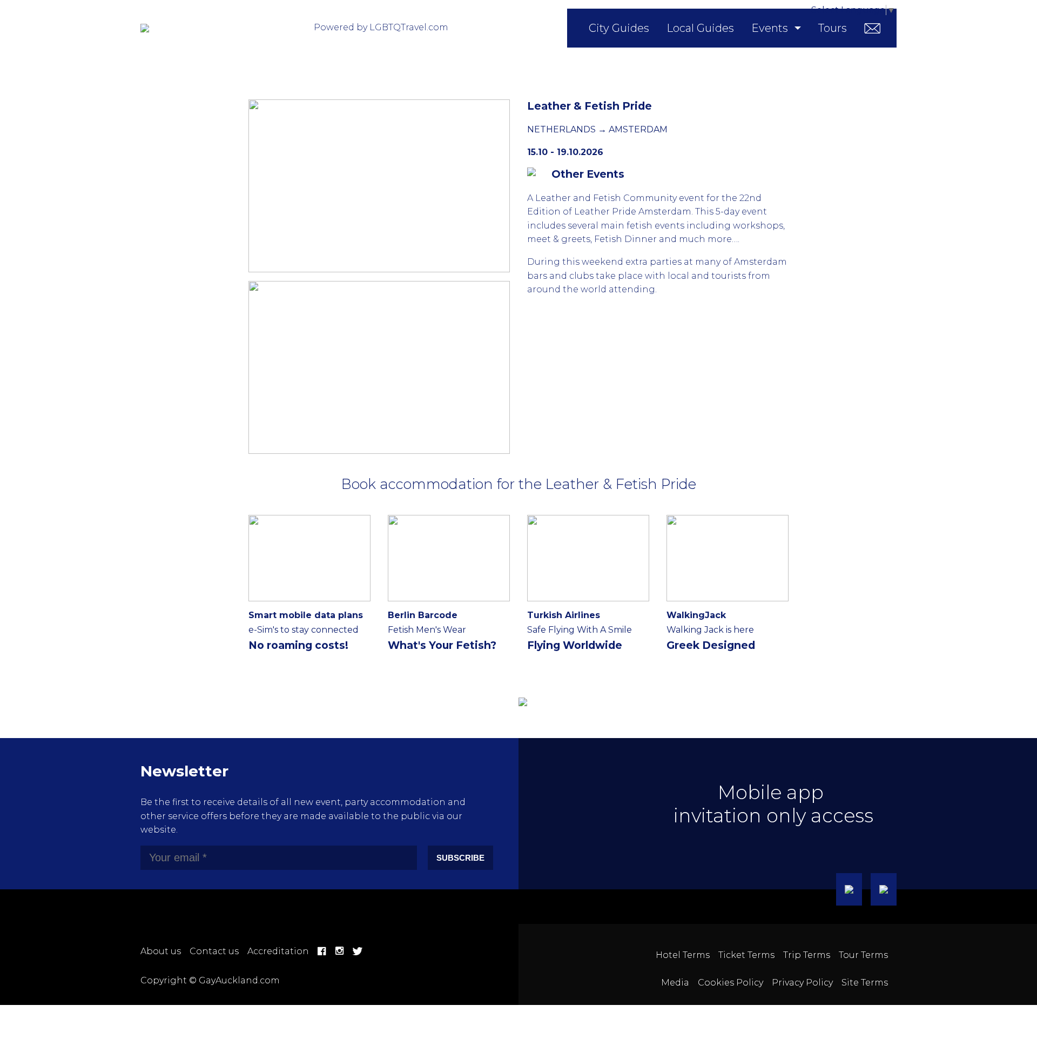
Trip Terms (806, 955)
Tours (832, 28)
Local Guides (700, 28)
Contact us (214, 951)
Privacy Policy (802, 982)
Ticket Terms (746, 955)
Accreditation (278, 951)
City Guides (619, 28)
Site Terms (864, 982)
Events (769, 28)
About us (160, 951)
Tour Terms (863, 955)
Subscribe (460, 857)
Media (675, 982)
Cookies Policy (730, 982)
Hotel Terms (683, 955)
